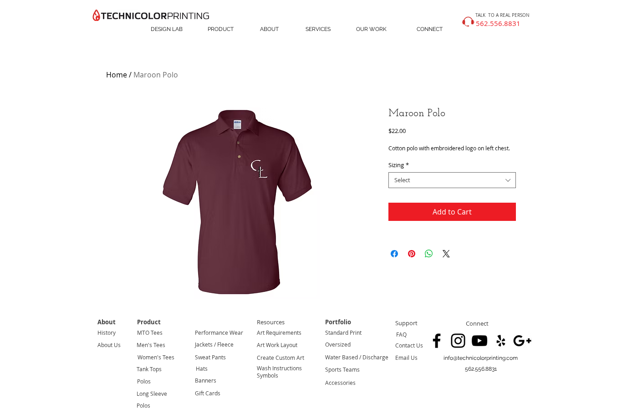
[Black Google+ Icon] (522, 340)
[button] (481, 369)
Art (261, 332)
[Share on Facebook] (394, 253)
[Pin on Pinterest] (411, 253)
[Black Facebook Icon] (436, 340)
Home (116, 75)
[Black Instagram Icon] (458, 340)
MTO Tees (150, 332)
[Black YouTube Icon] (479, 340)
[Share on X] (446, 253)
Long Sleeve (152, 393)
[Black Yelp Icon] (500, 340)
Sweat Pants (210, 357)
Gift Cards (207, 393)
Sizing (398, 165)
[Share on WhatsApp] (428, 253)
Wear (235, 332)
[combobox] (452, 180)
